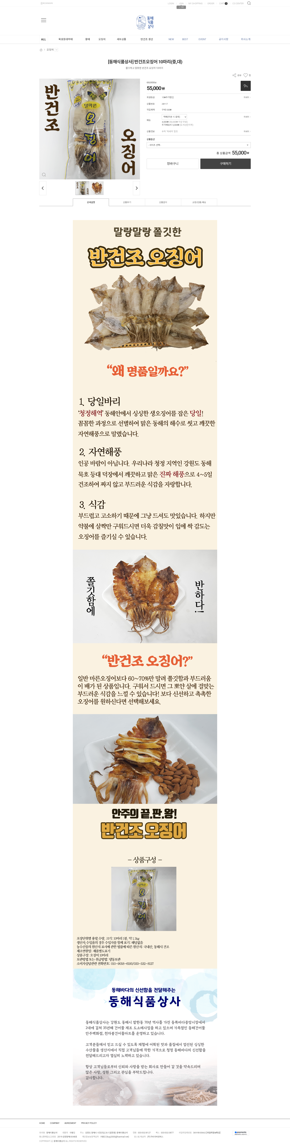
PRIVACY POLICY (89, 1123)
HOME (42, 1123)
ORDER (210, 3)
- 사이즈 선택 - (154, 145)
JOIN (181, 3)
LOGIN (171, 3)
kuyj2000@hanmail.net (117, 1137)
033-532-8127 (144, 1133)
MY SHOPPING (195, 3)
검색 (249, 3)
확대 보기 (44, 175)
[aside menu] (43, 20)
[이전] (42, 188)
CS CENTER (238, 3)
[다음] (136, 188)
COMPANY (54, 1123)
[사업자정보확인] (213, 1133)
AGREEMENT (70, 1123)
